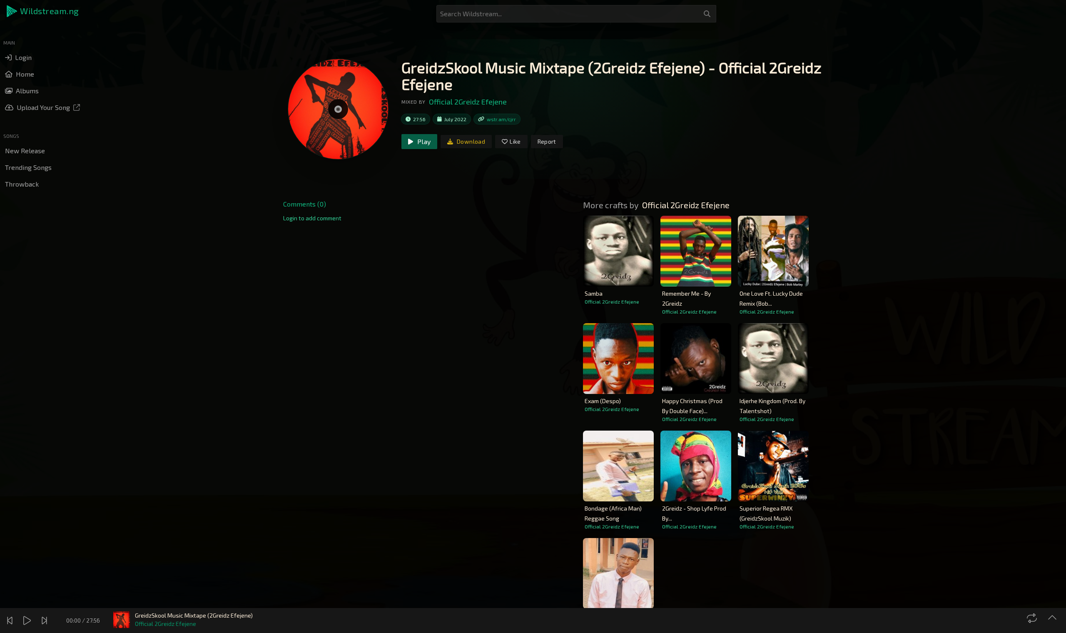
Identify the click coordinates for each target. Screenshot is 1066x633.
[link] (312, 218)
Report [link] (547, 141)
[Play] (28, 620)
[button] (43, 11)
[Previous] (11, 620)
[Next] (45, 620)
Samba (594, 293)
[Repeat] (1033, 618)
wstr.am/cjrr (501, 119)
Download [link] (470, 141)
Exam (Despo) (603, 400)
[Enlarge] (1053, 618)
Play (423, 141)
